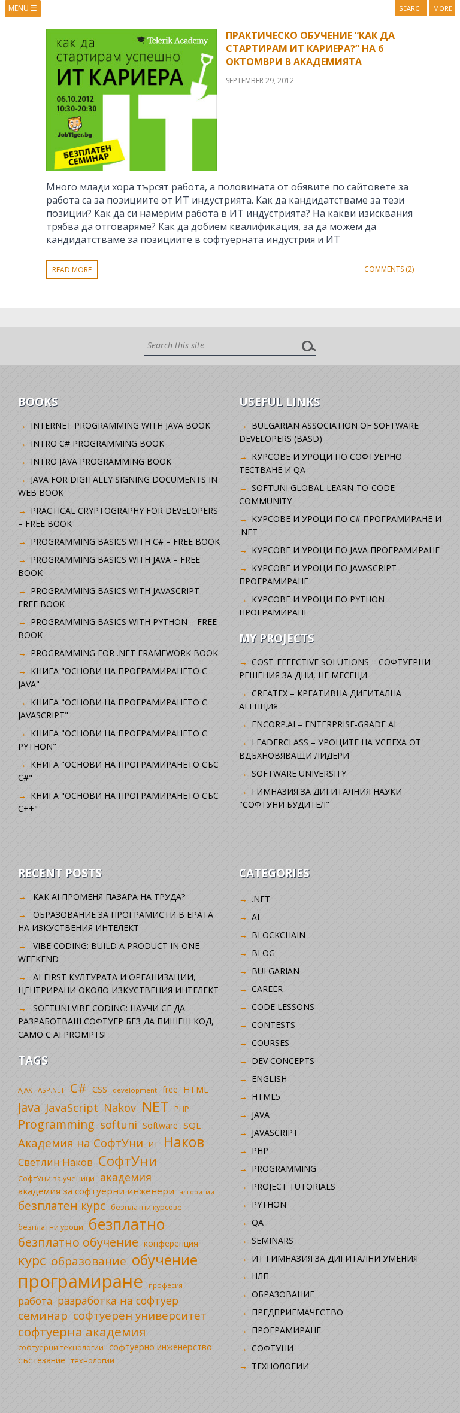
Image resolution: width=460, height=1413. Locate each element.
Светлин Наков (55, 1162)
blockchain (278, 935)
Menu (22, 8)
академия (126, 1177)
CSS (99, 1089)
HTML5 (266, 1096)
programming (284, 1168)
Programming (56, 1124)
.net (261, 899)
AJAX (25, 1089)
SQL (192, 1125)
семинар (43, 1315)
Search (411, 8)
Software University (299, 773)
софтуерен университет (140, 1315)
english (269, 1078)
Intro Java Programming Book (101, 461)
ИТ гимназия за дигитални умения (335, 1258)
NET (155, 1106)
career (267, 988)
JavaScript (72, 1107)
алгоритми (197, 1192)
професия (166, 1285)
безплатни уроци (50, 1226)
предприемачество (297, 1312)
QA (258, 1222)
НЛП (260, 1276)
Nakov (120, 1107)
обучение (165, 1259)
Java (29, 1107)
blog (263, 953)
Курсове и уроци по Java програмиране (346, 550)
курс (32, 1260)
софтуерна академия (82, 1331)
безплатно (127, 1224)
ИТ (153, 1144)
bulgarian (275, 971)
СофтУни (128, 1160)
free (170, 1089)
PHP (181, 1109)
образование (88, 1261)
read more (72, 270)
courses (270, 1042)
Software (160, 1125)
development (135, 1089)
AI (255, 917)
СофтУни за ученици (56, 1179)
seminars (272, 1240)
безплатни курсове (146, 1207)
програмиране (80, 1281)
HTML (195, 1089)
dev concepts (283, 1060)
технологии (92, 1361)
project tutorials (293, 1186)
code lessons (283, 1006)
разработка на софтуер (118, 1300)
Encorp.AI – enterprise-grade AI (324, 724)
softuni (118, 1124)
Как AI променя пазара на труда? (109, 896)
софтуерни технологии (61, 1347)
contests (273, 1024)
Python (269, 1204)
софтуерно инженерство (160, 1347)
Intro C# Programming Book (97, 443)
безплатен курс (61, 1205)
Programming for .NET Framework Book (124, 653)
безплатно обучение (78, 1242)
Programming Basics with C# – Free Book (125, 541)
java (261, 1114)
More (442, 8)
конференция (171, 1243)
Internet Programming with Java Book (120, 425)
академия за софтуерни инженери (96, 1191)
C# (78, 1088)
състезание (41, 1360)
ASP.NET (51, 1089)
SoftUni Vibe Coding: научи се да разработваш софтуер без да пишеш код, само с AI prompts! (116, 1021)
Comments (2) (389, 269)
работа (35, 1301)
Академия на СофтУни (80, 1142)
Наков (184, 1141)
